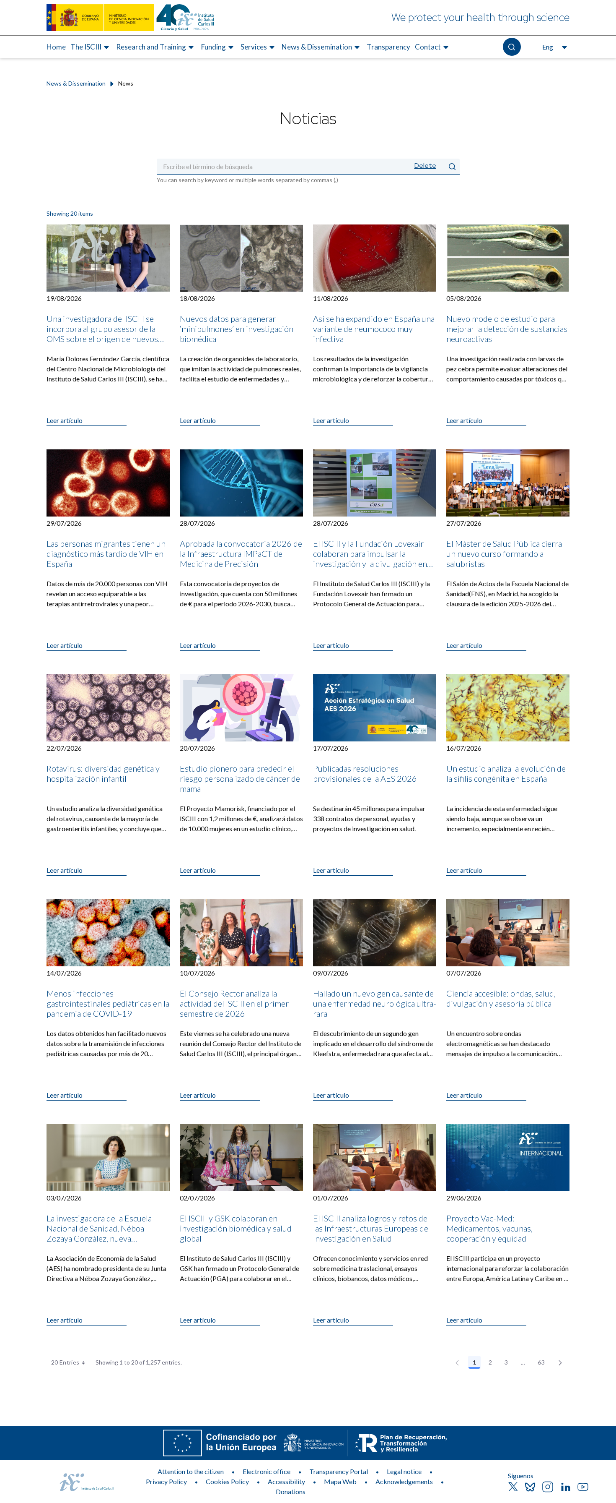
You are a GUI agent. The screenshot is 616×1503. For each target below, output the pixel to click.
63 (543, 1364)
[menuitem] (56, 47)
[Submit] (452, 166)
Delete (425, 165)
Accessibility (286, 1481)
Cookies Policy (227, 1481)
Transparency (388, 46)
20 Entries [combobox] (65, 1362)
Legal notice (404, 1471)
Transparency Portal (338, 1471)
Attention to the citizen (191, 1471)
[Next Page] (560, 1362)
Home (56, 46)
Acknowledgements (404, 1481)
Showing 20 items (70, 213)
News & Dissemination (76, 83)
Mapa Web (340, 1481)
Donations (290, 1491)
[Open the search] (512, 47)
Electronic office (266, 1471)
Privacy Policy (166, 1481)
